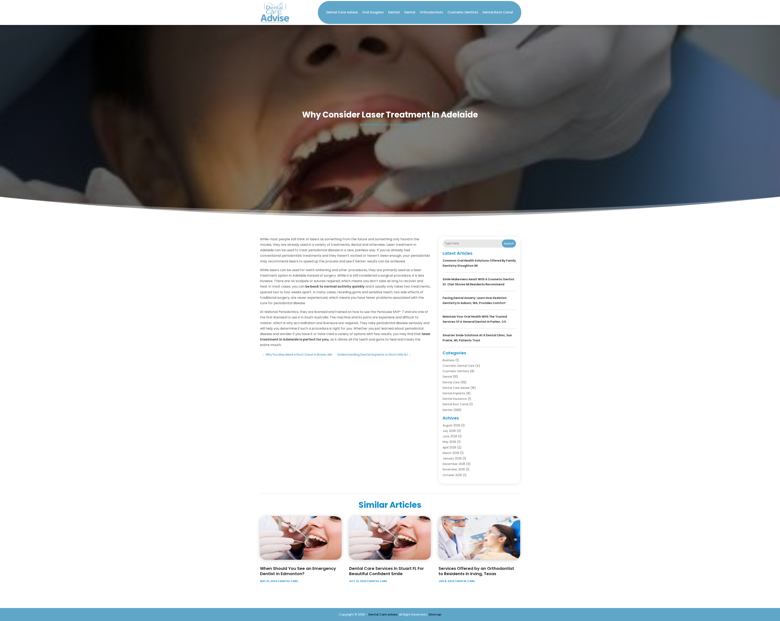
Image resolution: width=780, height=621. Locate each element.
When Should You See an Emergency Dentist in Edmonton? (298, 571)
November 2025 (454, 469)
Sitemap (434, 614)
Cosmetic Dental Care (458, 366)
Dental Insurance (455, 399)
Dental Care (411, 125)
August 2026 (451, 425)
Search (509, 244)
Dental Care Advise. (383, 614)
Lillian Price (373, 125)
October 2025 (452, 475)
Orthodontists (431, 12)
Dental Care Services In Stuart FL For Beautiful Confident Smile (386, 571)
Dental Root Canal (498, 12)
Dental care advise (342, 12)
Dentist (394, 12)
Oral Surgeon (373, 12)
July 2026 (449, 431)
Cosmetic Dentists (462, 12)
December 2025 (454, 464)
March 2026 (451, 453)
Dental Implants (454, 393)
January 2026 (452, 458)
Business (449, 360)
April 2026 (449, 447)
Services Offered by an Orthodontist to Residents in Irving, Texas (476, 571)
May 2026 (449, 442)
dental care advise (456, 388)
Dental (409, 12)
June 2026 (450, 436)
